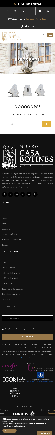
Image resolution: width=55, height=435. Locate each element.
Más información (26, 358)
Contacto (6, 299)
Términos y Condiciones (13, 288)
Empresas (6, 229)
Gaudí (4, 218)
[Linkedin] (35, 194)
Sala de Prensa (8, 267)
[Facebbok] (4, 194)
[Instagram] (16, 194)
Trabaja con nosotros (11, 294)
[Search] (44, 35)
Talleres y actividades (12, 239)
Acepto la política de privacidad (19, 328)
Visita (4, 223)
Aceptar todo (9, 431)
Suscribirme (27, 337)
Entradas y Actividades (36, 19)
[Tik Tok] (22, 194)
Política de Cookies (11, 278)
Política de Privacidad (12, 273)
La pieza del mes (9, 234)
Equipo (5, 262)
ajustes (22, 426)
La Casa (5, 213)
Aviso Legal (7, 283)
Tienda (5, 245)
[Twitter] (10, 194)
